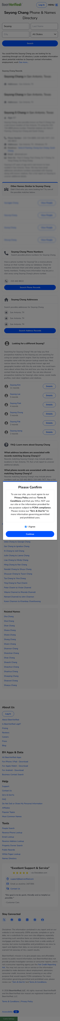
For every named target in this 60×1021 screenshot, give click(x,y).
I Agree (31, 526)
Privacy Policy (21, 497)
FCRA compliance (41, 507)
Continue (30, 534)
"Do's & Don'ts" (38, 510)
